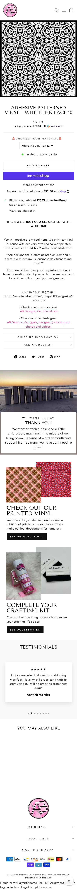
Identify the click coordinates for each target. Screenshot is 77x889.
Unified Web (45, 877)
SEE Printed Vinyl (27, 536)
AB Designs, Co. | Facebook (38, 311)
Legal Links (38, 838)
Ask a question (38, 344)
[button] (38, 126)
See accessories (25, 629)
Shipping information (38, 337)
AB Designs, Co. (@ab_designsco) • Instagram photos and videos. (38, 324)
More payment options (38, 185)
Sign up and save (38, 850)
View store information (22, 210)
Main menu (37, 827)
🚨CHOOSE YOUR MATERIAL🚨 (37, 138)
